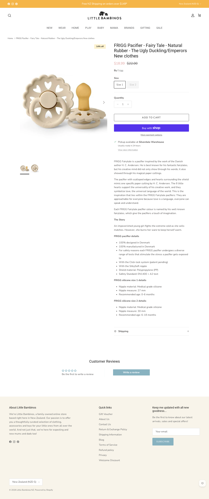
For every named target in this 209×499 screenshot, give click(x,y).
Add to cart (151, 117)
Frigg (120, 70)
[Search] (9, 15)
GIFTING (145, 27)
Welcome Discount (109, 460)
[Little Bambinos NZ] (104, 15)
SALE (159, 27)
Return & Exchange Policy (113, 429)
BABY (100, 27)
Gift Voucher (106, 414)
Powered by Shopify (44, 490)
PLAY (88, 27)
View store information (128, 150)
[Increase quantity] (129, 104)
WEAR (61, 27)
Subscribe (163, 441)
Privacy (103, 455)
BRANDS (129, 27)
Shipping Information (110, 434)
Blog (101, 440)
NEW (49, 27)
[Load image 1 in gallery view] (63, 101)
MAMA (114, 27)
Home (10, 38)
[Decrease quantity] (116, 104)
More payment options (151, 135)
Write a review (131, 372)
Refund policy (106, 450)
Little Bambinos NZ (25, 490)
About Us (104, 419)
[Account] (192, 15)
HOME (75, 27)
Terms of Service (108, 445)
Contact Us (105, 424)
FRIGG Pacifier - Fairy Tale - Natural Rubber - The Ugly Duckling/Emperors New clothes (55, 38)
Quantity (119, 98)
